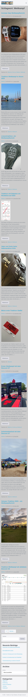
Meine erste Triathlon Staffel (11, 310)
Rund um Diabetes (16, 72)
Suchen (4, 636)
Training (4, 686)
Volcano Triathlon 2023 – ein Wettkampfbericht (11, 502)
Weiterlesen (5, 69)
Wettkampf (23, 72)
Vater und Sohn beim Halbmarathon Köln (9, 247)
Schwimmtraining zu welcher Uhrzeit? (11, 660)
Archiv (4, 670)
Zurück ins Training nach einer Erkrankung (12, 654)
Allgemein (10, 72)
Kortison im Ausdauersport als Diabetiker (12, 657)
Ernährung (14, 427)
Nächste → (12, 631)
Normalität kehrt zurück (8, 650)
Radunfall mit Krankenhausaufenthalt (11, 647)
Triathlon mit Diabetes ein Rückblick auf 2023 (10, 194)
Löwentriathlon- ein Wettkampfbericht (8, 137)
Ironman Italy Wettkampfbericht (13, 13)
